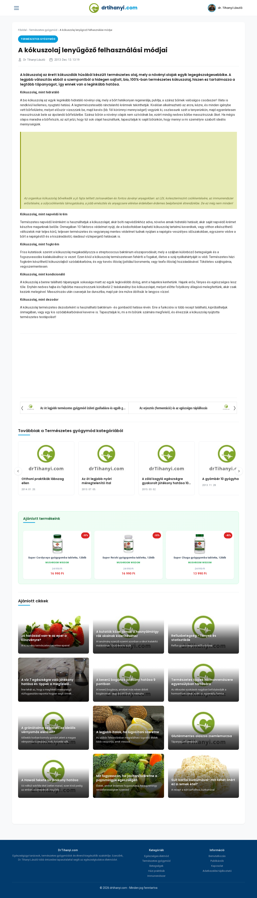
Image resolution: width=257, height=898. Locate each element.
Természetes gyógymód (43, 29)
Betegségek (156, 865)
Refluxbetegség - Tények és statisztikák (193, 638)
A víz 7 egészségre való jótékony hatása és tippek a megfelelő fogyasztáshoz (47, 682)
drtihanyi (119, 7)
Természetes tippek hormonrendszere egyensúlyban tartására (202, 682)
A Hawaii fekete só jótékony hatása (49, 780)
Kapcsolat (217, 865)
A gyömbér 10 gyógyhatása (224, 479)
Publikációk (217, 860)
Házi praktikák (156, 870)
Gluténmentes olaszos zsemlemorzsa (201, 736)
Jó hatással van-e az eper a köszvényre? (44, 638)
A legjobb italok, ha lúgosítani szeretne (127, 732)
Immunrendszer (156, 875)
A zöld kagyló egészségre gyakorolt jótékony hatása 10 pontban (165, 483)
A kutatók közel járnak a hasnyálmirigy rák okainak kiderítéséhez (127, 634)
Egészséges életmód (156, 856)
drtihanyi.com (118, 887)
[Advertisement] (129, 165)
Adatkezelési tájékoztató (217, 870)
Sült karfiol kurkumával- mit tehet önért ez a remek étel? (203, 782)
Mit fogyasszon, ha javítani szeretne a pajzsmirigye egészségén (126, 778)
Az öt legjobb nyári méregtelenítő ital (97, 481)
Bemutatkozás (217, 856)
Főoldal (22, 29)
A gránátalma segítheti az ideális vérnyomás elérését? (48, 730)
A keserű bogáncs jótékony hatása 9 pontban (125, 682)
